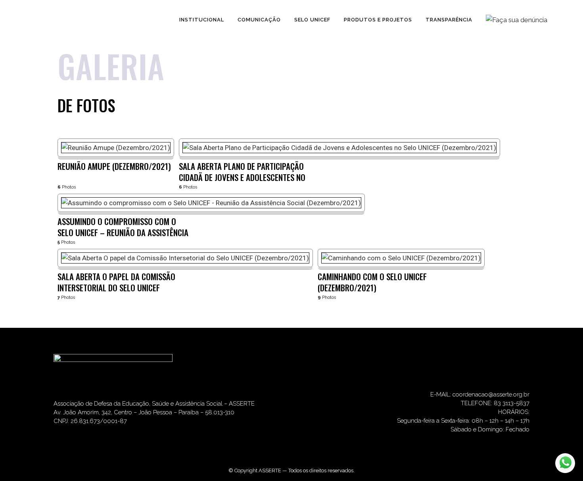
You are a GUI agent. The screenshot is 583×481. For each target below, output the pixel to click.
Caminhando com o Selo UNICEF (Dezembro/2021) (372, 281)
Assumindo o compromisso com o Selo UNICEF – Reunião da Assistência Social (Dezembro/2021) (123, 226)
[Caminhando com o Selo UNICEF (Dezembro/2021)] (401, 258)
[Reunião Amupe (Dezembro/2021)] (116, 148)
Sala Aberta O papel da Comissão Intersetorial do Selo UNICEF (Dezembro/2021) (116, 281)
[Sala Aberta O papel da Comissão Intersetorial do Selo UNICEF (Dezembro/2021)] (185, 258)
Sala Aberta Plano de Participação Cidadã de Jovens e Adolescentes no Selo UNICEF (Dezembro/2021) (242, 171)
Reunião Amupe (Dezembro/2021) (114, 166)
